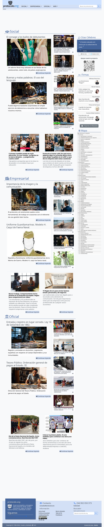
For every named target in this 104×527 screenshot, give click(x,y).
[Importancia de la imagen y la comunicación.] (29, 199)
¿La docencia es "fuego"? (84, 82)
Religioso (83, 250)
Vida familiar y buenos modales (88, 230)
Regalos (83, 153)
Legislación (84, 242)
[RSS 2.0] (26, 516)
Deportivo (83, 236)
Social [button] (24, 6)
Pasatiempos (84, 194)
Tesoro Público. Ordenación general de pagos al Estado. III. (26, 364)
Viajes (82, 229)
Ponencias (83, 197)
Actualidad (83, 178)
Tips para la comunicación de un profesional (63, 196)
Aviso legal (42, 511)
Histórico (83, 240)
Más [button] (54, 6)
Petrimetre (83, 195)
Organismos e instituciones (87, 245)
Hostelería (83, 207)
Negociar (83, 210)
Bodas (82, 140)
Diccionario (84, 237)
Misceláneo (83, 175)
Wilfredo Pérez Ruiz (94, 78)
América (83, 216)
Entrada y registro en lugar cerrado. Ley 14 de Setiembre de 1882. (28, 323)
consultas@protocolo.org (47, 505)
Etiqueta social (84, 146)
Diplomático (84, 239)
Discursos (83, 168)
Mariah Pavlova (96, 87)
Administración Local (86, 234)
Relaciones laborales (86, 211)
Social (81, 134)
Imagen (82, 208)
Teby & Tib (59, 513)
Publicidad (77, 505)
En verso (83, 187)
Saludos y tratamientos (86, 155)
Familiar (82, 223)
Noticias (83, 192)
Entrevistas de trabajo (86, 204)
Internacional (83, 213)
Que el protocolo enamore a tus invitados (86, 100)
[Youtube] (24, 516)
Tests (82, 174)
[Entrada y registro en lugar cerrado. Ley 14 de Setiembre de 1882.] (29, 337)
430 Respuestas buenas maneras (88, 177)
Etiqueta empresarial (86, 205)
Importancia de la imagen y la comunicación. (22, 185)
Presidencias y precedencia (87, 246)
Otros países (84, 220)
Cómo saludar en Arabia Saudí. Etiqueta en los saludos (62, 267)
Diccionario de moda (86, 143)
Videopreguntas (85, 161)
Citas (82, 181)
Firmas (82, 191)
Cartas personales (85, 166)
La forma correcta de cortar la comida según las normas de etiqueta (62, 127)
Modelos (82, 162)
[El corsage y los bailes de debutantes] (29, 53)
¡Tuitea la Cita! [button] (95, 54)
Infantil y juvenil (85, 227)
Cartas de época (84, 165)
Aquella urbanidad (85, 139)
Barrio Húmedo (60, 511)
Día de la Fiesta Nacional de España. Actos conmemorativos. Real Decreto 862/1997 (24, 437)
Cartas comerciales (85, 163)
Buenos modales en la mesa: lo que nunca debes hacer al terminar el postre (64, 108)
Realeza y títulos (85, 247)
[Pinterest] (18, 516)
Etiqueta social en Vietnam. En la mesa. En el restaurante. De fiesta (63, 230)
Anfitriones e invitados (86, 136)
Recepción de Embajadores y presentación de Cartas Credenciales (61, 391)
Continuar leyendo (44, 73)
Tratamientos (84, 156)
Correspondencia (85, 142)
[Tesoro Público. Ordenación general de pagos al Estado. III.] (29, 378)
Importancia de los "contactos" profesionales (63, 213)
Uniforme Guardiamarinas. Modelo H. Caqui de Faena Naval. (26, 226)
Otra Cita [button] (84, 54)
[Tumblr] (20, 516)
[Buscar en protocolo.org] (99, 6)
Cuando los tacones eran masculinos (85, 108)
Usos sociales (84, 158)
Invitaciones (84, 169)
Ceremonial (83, 232)
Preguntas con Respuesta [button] (91, 126)
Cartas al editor (85, 179)
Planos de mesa (84, 172)
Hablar (82, 149)
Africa (82, 214)
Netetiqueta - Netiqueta (86, 152)
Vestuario (83, 159)
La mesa (82, 150)
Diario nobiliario (85, 184)
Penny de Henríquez (94, 105)
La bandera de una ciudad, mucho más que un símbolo (63, 353)
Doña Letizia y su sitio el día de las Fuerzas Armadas (63, 409)
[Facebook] (14, 516)
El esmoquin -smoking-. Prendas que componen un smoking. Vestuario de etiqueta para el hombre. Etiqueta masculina (63, 50)
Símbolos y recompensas (87, 252)
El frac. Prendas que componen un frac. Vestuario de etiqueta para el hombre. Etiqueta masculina (63, 90)
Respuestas (83, 198)
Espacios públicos (85, 145)
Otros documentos (85, 171)
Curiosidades (84, 182)
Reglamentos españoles (86, 249)
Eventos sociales (85, 148)
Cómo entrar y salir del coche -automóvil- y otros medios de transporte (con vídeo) (63, 372)
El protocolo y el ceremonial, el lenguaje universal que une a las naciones (63, 335)
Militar (82, 243)
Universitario (84, 253)
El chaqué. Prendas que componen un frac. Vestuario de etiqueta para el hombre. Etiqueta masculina (63, 70)
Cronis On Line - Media (91, 525)
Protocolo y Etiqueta (84, 133)
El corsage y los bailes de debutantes (25, 36)
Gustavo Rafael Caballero (93, 113)
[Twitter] (16, 516)
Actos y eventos (85, 233)
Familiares (83, 226)
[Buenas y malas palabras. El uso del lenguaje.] (29, 93)
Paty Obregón (96, 96)
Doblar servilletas (85, 185)
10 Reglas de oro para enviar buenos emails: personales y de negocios (56, 292)
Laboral (82, 201)
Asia (82, 217)
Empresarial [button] (35, 6)
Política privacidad (44, 513)
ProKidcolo (59, 515)
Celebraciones (84, 224)
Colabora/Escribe (44, 515)
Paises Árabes (84, 221)
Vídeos (82, 200)
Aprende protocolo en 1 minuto (89, 137)
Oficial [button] (47, 6)
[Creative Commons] (43, 517)
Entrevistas (83, 188)
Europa (82, 218)
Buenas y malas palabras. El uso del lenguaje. (25, 79)
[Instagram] (22, 516)
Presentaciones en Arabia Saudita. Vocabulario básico (63, 248)
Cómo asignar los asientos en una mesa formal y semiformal (86, 91)
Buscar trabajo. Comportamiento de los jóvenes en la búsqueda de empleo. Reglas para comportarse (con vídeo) (24, 295)
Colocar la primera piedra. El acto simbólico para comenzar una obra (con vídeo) (57, 436)
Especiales (83, 190)
